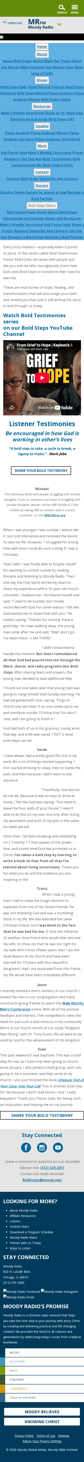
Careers (15, 1221)
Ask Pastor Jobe (14, 152)
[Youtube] (58, 1148)
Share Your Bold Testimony (41, 470)
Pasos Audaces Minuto (49, 133)
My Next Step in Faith (55, 165)
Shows (42, 80)
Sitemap (63, 1436)
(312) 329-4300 (13, 1283)
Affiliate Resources (23, 1216)
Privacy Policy (24, 1436)
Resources (42, 106)
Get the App (31, 159)
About (42, 54)
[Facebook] (26, 1148)
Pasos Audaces (61, 93)
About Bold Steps (17, 61)
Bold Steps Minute (32, 93)
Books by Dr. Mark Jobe (64, 113)
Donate (42, 185)
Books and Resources (63, 218)
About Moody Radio (24, 1210)
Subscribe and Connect (58, 178)
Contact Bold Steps (22, 178)
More (42, 145)
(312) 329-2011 (52, 1167)
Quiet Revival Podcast (46, 87)
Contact (42, 172)
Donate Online (12, 192)
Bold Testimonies (57, 159)
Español (42, 126)
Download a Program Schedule (31, 1232)
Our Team (61, 61)
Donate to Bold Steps (26, 237)
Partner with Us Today (25, 1243)
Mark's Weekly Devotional (22, 113)
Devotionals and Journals (24, 218)
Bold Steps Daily (13, 87)
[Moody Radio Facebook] (22, 1291)
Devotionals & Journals (29, 119)
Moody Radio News (23, 1237)
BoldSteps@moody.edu (42, 1180)
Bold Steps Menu (42, 205)
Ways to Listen (20, 1248)
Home (42, 46)
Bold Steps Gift (61, 119)
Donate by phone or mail (46, 192)
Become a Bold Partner (64, 237)
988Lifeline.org (54, 515)
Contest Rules (19, 1226)
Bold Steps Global (56, 99)
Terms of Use (45, 1436)
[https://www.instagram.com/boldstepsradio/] (42, 1148)
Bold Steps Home (21, 212)
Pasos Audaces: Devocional (57, 139)
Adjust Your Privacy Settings (42, 1441)
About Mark (43, 61)
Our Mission (55, 67)
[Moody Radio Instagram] (59, 1291)
